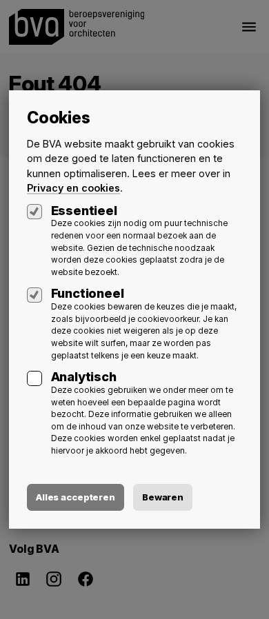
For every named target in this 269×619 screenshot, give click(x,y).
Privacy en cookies (73, 188)
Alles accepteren (75, 497)
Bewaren (162, 497)
